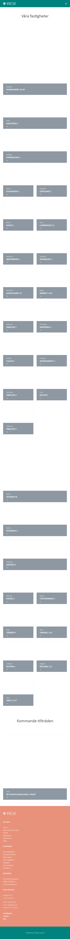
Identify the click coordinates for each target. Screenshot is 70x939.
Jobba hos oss (7, 838)
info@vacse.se (12, 905)
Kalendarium (7, 868)
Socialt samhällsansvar (10, 884)
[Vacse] (9, 3)
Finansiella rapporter (9, 854)
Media (5, 841)
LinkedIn (6, 916)
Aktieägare (6, 863)
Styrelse (5, 833)
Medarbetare (7, 835)
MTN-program (7, 857)
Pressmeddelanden (9, 852)
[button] (66, 3)
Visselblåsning (7, 913)
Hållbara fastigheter (9, 882)
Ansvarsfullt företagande (10, 879)
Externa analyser (8, 865)
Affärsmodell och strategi (11, 830)
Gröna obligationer (9, 860)
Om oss (5, 827)
